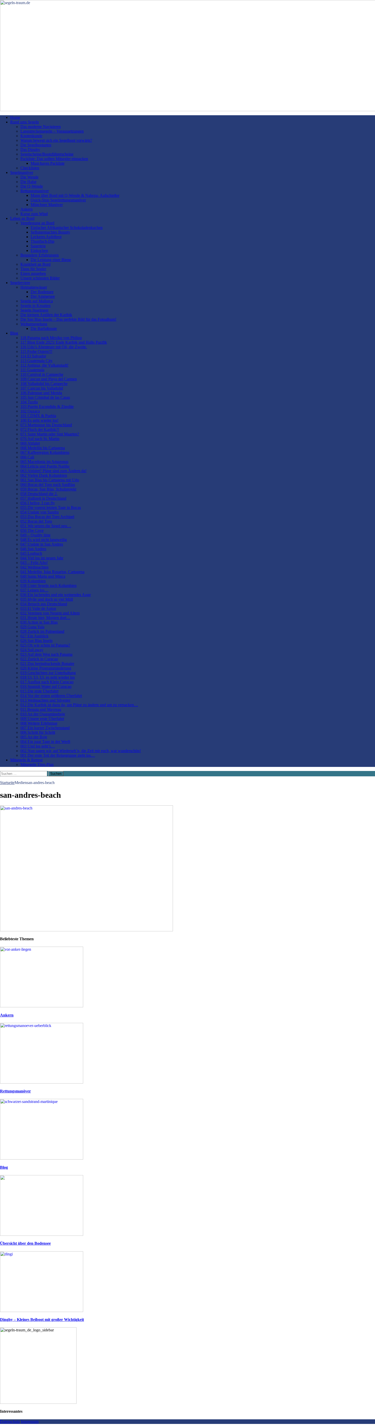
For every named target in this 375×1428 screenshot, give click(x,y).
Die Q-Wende (31, 186)
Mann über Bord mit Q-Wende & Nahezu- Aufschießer (75, 195)
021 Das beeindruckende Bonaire (47, 663)
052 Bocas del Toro (36, 521)
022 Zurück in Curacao (39, 659)
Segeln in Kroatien (35, 305)
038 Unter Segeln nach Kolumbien (48, 585)
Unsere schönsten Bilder (40, 278)
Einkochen (39, 250)
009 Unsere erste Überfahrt (42, 718)
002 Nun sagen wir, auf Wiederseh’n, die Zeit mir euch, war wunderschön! (80, 751)
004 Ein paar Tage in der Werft (45, 741)
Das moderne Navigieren (40, 126)
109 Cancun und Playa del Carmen (48, 379)
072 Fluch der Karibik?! (39, 429)
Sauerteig (38, 246)
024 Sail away (31, 650)
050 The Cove (32, 530)
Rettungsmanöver (34, 191)
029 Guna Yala (32, 627)
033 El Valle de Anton (38, 608)
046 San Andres (33, 549)
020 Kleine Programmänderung (45, 668)
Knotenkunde (31, 136)
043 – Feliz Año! (34, 562)
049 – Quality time (35, 535)
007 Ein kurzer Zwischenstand (45, 728)
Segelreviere (20, 282)
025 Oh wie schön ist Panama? (45, 645)
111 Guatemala (32, 370)
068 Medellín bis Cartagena (42, 448)
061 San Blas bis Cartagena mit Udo (49, 480)
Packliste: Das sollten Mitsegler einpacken (54, 159)
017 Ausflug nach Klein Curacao (46, 682)
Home (15, 117)
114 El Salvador (33, 356)
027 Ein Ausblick (34, 636)
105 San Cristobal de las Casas (45, 397)
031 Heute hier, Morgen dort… (45, 617)
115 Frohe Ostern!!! (36, 351)
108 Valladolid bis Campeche (44, 383)
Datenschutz (10, 1421)
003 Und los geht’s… (37, 746)
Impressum (30, 1421)
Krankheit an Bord (35, 264)
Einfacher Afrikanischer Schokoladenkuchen (67, 227)
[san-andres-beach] (86, 930)
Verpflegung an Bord (37, 223)
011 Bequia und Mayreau (40, 709)
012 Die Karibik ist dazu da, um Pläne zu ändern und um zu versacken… (79, 705)
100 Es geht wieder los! (39, 420)
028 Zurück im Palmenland (42, 631)
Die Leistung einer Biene (51, 260)
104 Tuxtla (29, 402)
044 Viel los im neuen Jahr (41, 558)
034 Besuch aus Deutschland (43, 604)
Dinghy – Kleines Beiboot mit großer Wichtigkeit (42, 1319)
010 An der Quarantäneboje (42, 714)
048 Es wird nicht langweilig (43, 539)
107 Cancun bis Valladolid (41, 388)
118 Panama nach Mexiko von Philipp (51, 338)
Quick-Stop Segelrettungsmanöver (58, 200)
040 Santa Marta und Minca (42, 576)
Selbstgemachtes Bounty (50, 232)
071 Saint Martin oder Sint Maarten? (49, 434)
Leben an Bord (22, 218)
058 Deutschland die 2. (39, 494)
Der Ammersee (43, 296)
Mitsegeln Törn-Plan (37, 764)
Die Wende (29, 177)
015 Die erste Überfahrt (39, 691)
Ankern (26, 209)
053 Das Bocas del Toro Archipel (47, 516)
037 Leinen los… (34, 590)
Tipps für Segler (33, 269)
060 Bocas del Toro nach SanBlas (47, 484)
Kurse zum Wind (34, 214)
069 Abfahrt (30, 443)
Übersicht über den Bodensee (25, 1243)
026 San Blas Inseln (36, 640)
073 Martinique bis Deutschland (46, 425)
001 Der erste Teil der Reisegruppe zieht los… (57, 755)
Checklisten (29, 168)
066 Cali (27, 457)
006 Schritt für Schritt (37, 732)
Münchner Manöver (47, 204)
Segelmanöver (21, 172)
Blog (14, 333)
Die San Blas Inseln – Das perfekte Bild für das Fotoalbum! (68, 319)
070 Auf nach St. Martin (39, 438)
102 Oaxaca (30, 411)
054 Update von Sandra (39, 512)
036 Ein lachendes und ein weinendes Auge (55, 595)
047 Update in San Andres (41, 544)
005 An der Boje (33, 737)
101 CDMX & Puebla (38, 416)
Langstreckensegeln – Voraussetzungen (52, 131)
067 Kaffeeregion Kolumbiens (44, 452)
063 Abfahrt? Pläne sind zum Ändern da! (53, 471)
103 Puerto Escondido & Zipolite (47, 406)
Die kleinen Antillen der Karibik (46, 315)
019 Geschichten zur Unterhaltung (48, 673)
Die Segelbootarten (35, 145)
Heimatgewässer (33, 287)
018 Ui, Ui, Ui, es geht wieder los (47, 677)
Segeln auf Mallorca (36, 301)
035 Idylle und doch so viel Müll (46, 599)
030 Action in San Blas (39, 622)
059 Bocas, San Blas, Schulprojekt (48, 489)
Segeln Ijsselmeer (34, 310)
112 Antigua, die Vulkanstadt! (44, 365)
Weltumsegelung (33, 324)
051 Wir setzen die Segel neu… (45, 526)
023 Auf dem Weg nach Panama (46, 654)
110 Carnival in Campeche (41, 374)
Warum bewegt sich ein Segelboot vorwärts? (56, 140)
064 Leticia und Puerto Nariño (44, 466)
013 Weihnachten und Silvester (45, 700)
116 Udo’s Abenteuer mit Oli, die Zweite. (53, 347)
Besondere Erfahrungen (39, 255)
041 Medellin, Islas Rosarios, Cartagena (52, 572)
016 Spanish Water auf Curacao (45, 686)
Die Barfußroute (44, 328)
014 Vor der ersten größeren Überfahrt (51, 695)
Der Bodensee (42, 292)
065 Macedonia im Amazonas (44, 461)
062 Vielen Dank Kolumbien (43, 475)
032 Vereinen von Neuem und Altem (50, 613)
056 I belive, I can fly (37, 503)
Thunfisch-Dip (42, 241)
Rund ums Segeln (24, 122)
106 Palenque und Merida (41, 393)
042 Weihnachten (34, 567)
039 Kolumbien (33, 581)
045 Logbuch (31, 553)
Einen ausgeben (33, 273)
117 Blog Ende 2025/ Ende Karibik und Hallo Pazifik (63, 342)
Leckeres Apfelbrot (46, 237)
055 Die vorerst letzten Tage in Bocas (50, 507)
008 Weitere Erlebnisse (38, 723)
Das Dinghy (30, 149)
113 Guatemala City (36, 360)
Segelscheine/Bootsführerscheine (46, 154)
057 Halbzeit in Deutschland (43, 498)
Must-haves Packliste (48, 163)
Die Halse (28, 181)
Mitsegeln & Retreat (26, 760)
